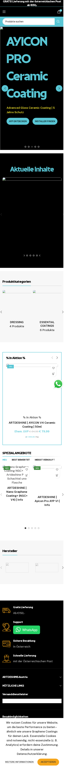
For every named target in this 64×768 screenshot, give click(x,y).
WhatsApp (29, 629)
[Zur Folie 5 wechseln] (38, 147)
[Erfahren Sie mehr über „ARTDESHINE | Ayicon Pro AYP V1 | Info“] (57, 475)
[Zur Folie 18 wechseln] (37, 255)
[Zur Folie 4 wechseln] (35, 147)
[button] (5, 88)
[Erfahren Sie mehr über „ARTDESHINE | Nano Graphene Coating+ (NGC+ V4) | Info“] (27, 475)
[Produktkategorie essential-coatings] (47, 312)
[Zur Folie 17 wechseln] (33, 255)
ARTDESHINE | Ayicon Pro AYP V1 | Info (47, 501)
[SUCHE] (58, 21)
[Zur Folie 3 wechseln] (32, 147)
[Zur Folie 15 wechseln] (27, 255)
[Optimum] (47, 567)
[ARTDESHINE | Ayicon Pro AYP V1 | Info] (47, 479)
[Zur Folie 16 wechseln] (30, 255)
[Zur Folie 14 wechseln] (24, 255)
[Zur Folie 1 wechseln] (25, 147)
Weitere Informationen (19, 762)
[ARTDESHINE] (17, 567)
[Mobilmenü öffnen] (4, 11)
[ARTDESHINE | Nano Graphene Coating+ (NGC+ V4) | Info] (16, 475)
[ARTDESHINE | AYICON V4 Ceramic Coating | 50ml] (32, 390)
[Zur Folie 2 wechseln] (29, 147)
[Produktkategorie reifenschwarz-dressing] (16, 310)
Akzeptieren (48, 762)
